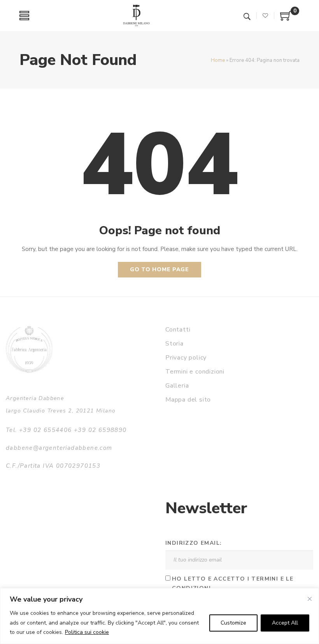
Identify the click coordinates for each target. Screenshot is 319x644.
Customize (233, 622)
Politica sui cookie (87, 632)
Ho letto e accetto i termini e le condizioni (232, 583)
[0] (286, 18)
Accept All (285, 622)
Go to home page (159, 269)
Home (218, 60)
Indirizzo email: (193, 543)
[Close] (309, 598)
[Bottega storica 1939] (29, 349)
